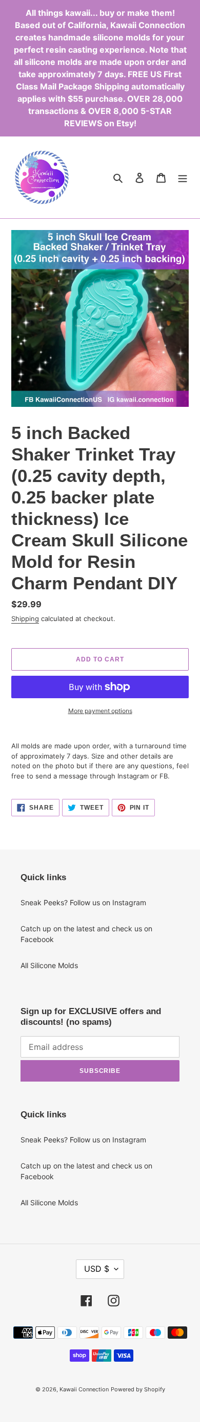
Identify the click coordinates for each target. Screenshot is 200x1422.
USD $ (96, 1269)
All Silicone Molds (49, 965)
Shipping (25, 618)
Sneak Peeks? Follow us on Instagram (83, 902)
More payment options (100, 711)
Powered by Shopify (138, 1389)
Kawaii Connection (84, 1389)
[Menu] (182, 177)
